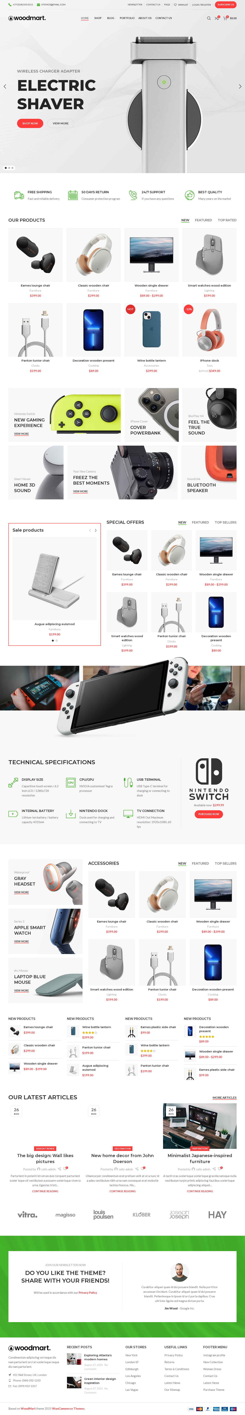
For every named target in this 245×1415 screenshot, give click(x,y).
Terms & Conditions (176, 1369)
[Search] (209, 18)
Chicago (130, 1382)
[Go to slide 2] (9, 168)
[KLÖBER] (141, 1214)
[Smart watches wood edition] (209, 255)
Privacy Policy (173, 1355)
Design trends (45, 1148)
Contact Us (171, 1376)
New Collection (213, 1362)
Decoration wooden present (93, 360)
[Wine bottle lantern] (73, 1032)
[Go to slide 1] (6, 168)
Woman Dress (212, 1369)
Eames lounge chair (35, 285)
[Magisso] (66, 1214)
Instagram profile (214, 1355)
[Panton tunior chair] (35, 330)
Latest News (172, 1382)
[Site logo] (27, 18)
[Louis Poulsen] (103, 1214)
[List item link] (34, 1380)
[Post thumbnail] (74, 1362)
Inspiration (199, 1148)
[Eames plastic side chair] (131, 1031)
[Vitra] (27, 1214)
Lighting (209, 290)
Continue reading (45, 1191)
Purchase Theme (213, 1389)
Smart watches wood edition (209, 285)
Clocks (35, 365)
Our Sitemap (172, 1389)
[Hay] (217, 1214)
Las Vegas (131, 1389)
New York (131, 1355)
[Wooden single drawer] (151, 255)
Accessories (151, 365)
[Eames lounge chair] (35, 255)
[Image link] (29, 1348)
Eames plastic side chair (158, 1027)
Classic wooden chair (93, 285)
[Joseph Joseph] (180, 1214)
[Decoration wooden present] (93, 330)
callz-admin (48, 1169)
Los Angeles (133, 1376)
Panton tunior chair (35, 360)
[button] (5, 86)
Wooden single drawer (151, 285)
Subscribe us (226, 4)
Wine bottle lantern (151, 360)
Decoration (123, 1148)
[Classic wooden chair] (93, 255)
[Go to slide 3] (12, 168)
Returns (169, 1362)
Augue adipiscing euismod (55, 624)
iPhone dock (209, 360)
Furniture (35, 290)
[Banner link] (64, 415)
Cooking (93, 365)
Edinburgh (131, 1369)
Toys (210, 365)
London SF (132, 1362)
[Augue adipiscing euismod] (55, 578)
